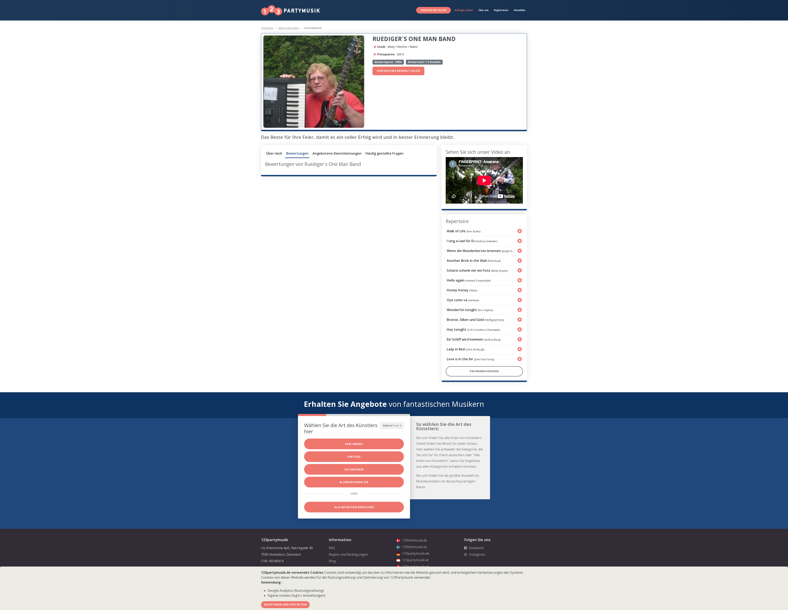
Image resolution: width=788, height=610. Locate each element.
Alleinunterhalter (288, 28)
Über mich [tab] (274, 153)
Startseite (267, 28)
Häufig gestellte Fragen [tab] (384, 153)
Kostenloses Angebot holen (398, 71)
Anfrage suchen (464, 10)
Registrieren (501, 10)
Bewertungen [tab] (297, 153)
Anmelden (519, 10)
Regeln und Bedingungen (348, 554)
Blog (332, 561)
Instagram (476, 554)
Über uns (483, 10)
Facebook (476, 548)
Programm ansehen (484, 371)
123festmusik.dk (414, 540)
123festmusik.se (414, 547)
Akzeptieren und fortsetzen (285, 604)
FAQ (332, 548)
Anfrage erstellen (433, 10)
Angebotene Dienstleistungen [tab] (337, 153)
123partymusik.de (415, 553)
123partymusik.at (415, 560)
